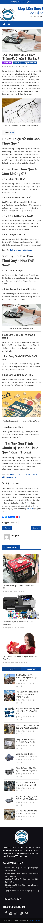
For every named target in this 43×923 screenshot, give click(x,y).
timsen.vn (14, 523)
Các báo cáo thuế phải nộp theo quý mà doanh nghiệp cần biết (8, 528)
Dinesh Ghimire (35, 920)
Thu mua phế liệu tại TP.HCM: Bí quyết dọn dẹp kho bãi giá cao (26, 677)
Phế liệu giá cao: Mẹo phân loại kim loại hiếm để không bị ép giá (27, 694)
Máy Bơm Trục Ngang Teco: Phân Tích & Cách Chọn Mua (27, 798)
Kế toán (16, 63)
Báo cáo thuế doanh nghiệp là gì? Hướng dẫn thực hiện (37, 528)
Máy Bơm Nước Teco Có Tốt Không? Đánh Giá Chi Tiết (27, 783)
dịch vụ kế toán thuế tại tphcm (21, 250)
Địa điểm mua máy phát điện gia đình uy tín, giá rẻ (20, 587)
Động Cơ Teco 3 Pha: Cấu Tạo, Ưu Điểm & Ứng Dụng (26, 769)
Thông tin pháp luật (29, 63)
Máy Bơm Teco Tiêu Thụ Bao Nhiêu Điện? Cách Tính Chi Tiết (27, 711)
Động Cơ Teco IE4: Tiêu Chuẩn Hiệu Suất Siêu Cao (26, 755)
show (12, 132)
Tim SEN (29, 509)
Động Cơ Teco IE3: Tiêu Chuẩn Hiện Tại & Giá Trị (25, 741)
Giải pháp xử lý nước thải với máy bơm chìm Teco (26, 812)
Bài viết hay (7, 63)
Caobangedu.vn (9, 847)
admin (23, 591)
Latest (12, 669)
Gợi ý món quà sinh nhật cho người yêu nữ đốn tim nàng (20, 658)
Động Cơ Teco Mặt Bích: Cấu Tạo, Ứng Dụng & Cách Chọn (27, 726)
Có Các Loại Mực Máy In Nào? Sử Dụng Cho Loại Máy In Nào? (20, 623)
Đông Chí (24, 66)
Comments (31, 669)
